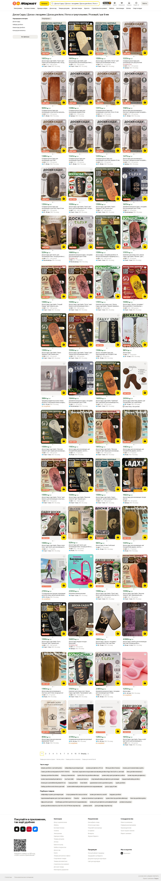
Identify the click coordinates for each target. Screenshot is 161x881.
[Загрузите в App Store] (16, 831)
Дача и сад (57, 850)
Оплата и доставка (93, 825)
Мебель (56, 825)
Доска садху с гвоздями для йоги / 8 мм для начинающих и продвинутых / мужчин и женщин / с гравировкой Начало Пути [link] (107, 255)
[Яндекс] (156, 878)
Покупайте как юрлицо (95, 828)
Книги (55, 853)
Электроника (58, 833)
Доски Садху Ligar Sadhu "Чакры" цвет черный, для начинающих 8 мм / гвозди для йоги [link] (80, 353)
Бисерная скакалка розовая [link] (77, 593)
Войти (145, 3)
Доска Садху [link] (127, 352)
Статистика (8, 877)
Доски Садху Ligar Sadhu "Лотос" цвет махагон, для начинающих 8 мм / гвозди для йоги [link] (80, 305)
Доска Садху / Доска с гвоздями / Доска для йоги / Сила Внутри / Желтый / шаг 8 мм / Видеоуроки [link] (133, 305)
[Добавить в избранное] (64, 24)
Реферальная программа (128, 825)
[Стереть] (97, 3)
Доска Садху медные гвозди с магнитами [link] (78, 642)
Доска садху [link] (126, 691)
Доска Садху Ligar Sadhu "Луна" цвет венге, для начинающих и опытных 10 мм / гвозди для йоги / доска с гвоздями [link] (107, 594)
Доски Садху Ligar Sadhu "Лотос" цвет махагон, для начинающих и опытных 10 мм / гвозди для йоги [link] (53, 498)
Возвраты (91, 833)
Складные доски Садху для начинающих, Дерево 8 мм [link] (77, 111)
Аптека (56, 842)
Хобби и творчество (60, 847)
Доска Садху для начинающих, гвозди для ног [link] (134, 498)
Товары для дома (59, 839)
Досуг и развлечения (60, 822)
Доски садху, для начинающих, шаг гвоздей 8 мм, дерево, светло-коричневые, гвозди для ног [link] (133, 450)
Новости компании (126, 822)
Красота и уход (58, 844)
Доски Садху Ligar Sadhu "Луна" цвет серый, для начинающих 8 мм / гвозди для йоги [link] (53, 61)
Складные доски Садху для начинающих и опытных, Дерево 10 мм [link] (108, 159)
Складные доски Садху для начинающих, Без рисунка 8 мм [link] (132, 61)
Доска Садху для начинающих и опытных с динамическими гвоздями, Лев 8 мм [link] (134, 111)
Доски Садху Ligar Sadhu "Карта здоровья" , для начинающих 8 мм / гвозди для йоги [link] (106, 498)
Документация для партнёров (97, 858)
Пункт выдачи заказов (127, 830)
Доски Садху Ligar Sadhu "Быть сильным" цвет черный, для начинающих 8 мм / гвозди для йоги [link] (52, 642)
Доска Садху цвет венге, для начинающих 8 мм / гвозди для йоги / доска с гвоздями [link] (53, 255)
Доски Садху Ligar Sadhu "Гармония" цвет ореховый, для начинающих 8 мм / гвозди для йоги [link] (107, 401)
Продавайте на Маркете (95, 856)
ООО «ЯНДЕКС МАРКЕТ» (151, 876)
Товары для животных (60, 861)
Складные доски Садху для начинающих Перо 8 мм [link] (77, 159)
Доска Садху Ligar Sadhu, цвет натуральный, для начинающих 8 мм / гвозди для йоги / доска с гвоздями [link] (80, 61)
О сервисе (91, 830)
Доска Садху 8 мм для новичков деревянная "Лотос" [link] (51, 740)
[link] (51, 767)
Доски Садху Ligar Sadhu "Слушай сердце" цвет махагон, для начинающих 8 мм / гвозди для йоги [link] (52, 305)
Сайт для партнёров (94, 861)
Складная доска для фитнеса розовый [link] (80, 739)
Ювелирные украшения (61, 869)
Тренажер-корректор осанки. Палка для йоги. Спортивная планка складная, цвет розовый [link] (53, 401)
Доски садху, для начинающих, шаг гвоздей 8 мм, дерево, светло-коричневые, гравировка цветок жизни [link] (133, 546)
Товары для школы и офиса (62, 855)
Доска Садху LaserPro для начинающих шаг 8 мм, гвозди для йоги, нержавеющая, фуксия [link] (135, 642)
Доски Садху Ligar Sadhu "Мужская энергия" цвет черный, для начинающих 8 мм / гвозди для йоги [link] (80, 498)
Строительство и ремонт (61, 864)
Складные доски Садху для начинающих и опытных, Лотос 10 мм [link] (107, 111)
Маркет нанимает (126, 833)
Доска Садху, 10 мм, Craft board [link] (105, 545)
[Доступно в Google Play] (23, 831)
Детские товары (59, 867)
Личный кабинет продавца (96, 853)
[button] (46, 18)
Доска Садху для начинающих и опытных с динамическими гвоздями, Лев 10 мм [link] (134, 159)
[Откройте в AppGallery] (29, 831)
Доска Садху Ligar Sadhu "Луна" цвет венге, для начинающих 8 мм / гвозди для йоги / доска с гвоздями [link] (80, 207)
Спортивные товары (60, 858)
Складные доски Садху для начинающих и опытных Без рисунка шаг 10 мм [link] (53, 111)
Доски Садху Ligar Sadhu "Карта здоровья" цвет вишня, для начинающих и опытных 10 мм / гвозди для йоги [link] (53, 353)
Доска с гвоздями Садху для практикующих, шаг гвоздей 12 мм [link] (106, 353)
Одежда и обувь (59, 836)
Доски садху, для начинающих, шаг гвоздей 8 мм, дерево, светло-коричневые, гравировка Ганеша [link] (79, 450)
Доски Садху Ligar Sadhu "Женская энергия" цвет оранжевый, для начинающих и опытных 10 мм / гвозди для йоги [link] (135, 594)
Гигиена (56, 830)
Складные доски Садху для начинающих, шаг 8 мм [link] (50, 159)
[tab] (18, 8)
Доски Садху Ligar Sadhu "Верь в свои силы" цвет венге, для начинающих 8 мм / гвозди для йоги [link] (53, 546)
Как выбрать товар (93, 822)
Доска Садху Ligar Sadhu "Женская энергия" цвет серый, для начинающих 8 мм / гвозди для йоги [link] (53, 450)
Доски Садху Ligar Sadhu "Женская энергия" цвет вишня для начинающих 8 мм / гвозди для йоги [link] (107, 450)
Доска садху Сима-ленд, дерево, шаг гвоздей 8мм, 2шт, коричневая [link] (134, 401)
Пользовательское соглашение (23, 877)
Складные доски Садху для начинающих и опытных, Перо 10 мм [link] (53, 207)
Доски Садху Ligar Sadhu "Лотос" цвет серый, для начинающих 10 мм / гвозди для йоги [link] (107, 61)
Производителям (126, 828)
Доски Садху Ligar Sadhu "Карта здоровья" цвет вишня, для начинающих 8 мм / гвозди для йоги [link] (107, 207)
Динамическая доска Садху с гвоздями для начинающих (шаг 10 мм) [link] (135, 207)
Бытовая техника (59, 828)
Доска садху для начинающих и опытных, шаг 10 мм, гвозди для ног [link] (52, 692)
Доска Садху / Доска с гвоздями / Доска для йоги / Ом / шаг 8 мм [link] (106, 642)
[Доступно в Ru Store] (35, 831)
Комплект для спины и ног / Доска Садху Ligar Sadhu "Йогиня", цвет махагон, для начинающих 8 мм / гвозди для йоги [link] (133, 255)
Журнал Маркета (93, 836)
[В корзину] (64, 53)
